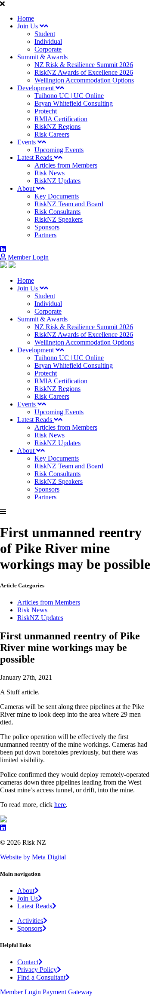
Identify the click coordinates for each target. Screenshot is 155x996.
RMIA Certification (60, 118)
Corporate (48, 49)
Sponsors (46, 227)
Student (44, 33)
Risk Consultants (57, 211)
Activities (30, 920)
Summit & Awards (42, 57)
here (60, 804)
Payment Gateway (68, 992)
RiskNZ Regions (57, 126)
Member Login (27, 257)
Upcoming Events (59, 149)
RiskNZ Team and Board (68, 204)
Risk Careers (51, 134)
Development (36, 88)
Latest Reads (35, 157)
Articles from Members (65, 165)
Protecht (45, 111)
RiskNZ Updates (57, 180)
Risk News (49, 173)
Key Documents (56, 196)
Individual (48, 41)
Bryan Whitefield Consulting (73, 103)
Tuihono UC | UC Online (69, 95)
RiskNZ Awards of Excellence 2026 (83, 72)
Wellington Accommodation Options (84, 80)
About (26, 188)
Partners (45, 234)
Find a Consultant (41, 977)
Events (27, 142)
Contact (27, 961)
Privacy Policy (37, 969)
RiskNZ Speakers (58, 219)
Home (25, 18)
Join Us (28, 26)
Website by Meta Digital (33, 857)
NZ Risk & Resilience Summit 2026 (83, 64)
